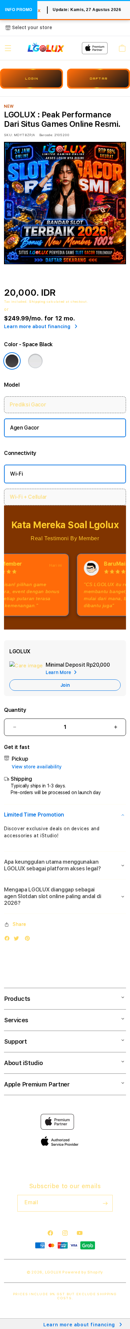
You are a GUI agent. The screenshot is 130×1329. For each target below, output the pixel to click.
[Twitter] (18, 939)
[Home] (46, 48)
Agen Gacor (24, 427)
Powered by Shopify (82, 1272)
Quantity (15, 710)
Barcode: (46, 135)
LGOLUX (53, 1272)
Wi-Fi (16, 474)
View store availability (37, 766)
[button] (8, 48)
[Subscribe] (105, 1203)
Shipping (37, 301)
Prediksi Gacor (28, 404)
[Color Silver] (35, 361)
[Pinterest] (29, 939)
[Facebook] (8, 939)
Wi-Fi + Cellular (28, 497)
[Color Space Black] (12, 361)
